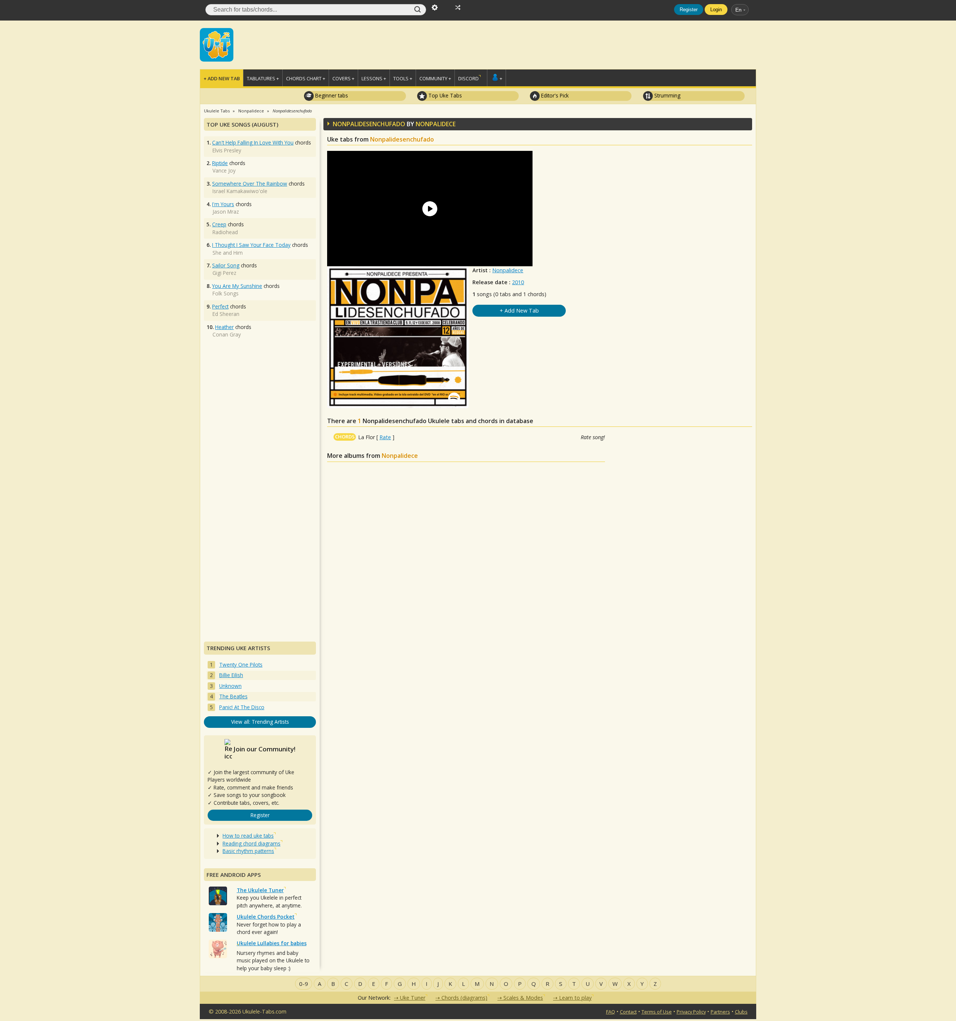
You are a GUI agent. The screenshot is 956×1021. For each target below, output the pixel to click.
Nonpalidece (507, 270)
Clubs (741, 1011)
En (738, 10)
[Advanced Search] (435, 7)
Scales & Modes (523, 997)
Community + (435, 78)
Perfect (220, 306)
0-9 (303, 983)
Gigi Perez (224, 272)
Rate (385, 437)
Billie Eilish (231, 675)
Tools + (402, 78)
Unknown (230, 685)
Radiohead (225, 232)
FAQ (610, 1011)
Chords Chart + (305, 78)
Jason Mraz (225, 211)
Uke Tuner (412, 997)
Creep (219, 224)
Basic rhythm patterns (248, 850)
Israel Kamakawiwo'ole (239, 191)
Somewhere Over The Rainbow (249, 183)
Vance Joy (224, 170)
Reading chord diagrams (251, 843)
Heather (224, 326)
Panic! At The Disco (241, 707)
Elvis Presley (226, 150)
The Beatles (233, 696)
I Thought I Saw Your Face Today (251, 244)
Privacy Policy (691, 1011)
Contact (628, 1011)
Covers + (343, 78)
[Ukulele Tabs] (216, 44)
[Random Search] (458, 7)
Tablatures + (263, 78)
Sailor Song (225, 265)
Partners (720, 1011)
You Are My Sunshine (237, 285)
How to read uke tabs (248, 835)
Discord (468, 78)
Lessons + (373, 78)
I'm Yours (223, 204)
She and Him (227, 252)
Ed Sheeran (225, 313)
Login (716, 9)
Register (689, 9)
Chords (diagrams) (464, 997)
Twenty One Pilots (241, 664)
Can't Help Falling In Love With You (253, 142)
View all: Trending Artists (260, 721)
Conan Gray (226, 334)
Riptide (220, 163)
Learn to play (575, 997)
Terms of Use (657, 1011)
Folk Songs (225, 293)
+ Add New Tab (222, 78)
